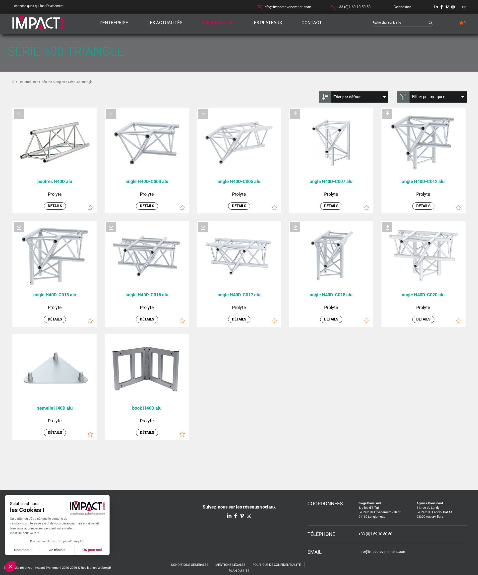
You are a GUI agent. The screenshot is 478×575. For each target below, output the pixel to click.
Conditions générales (189, 565)
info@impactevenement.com (286, 7)
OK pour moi (92, 550)
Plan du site (239, 571)
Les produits (217, 22)
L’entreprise (114, 22)
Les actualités (164, 22)
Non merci (22, 550)
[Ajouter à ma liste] (182, 434)
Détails (147, 432)
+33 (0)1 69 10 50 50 (353, 7)
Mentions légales (230, 565)
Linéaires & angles (52, 82)
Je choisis (57, 550)
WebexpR (104, 568)
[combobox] (401, 22)
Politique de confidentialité (276, 565)
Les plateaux (266, 22)
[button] (10, 567)
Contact (311, 22)
